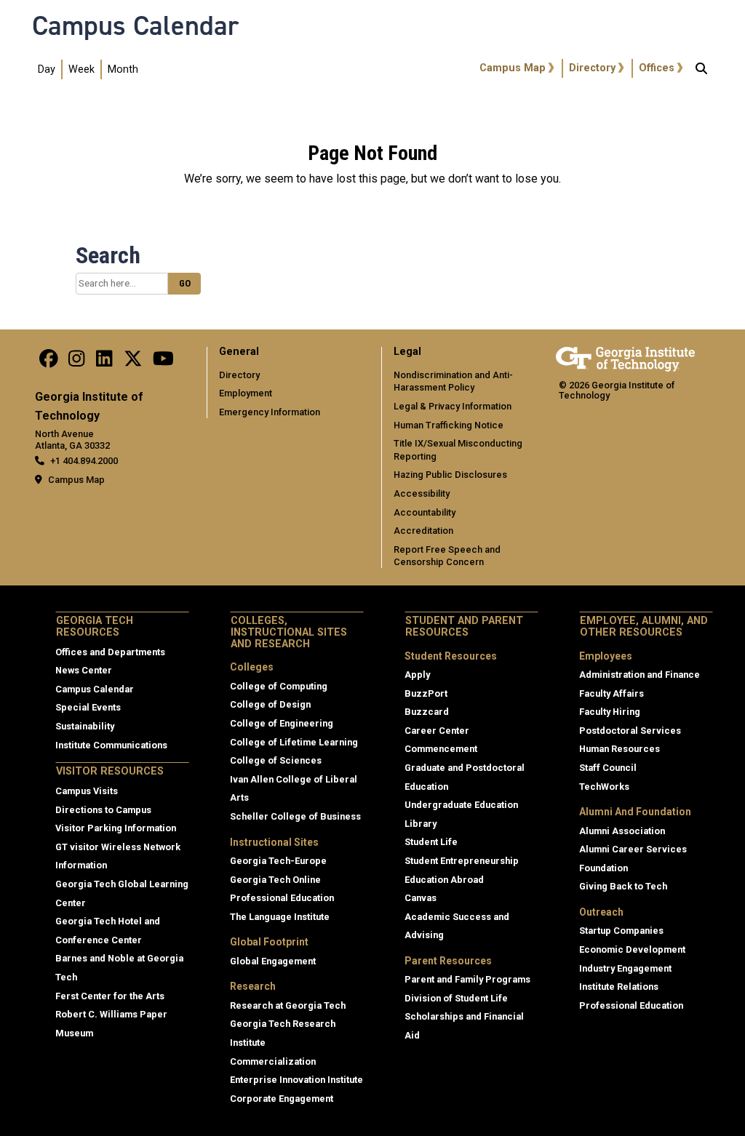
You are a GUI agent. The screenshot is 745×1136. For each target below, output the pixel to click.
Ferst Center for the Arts (109, 996)
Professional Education (282, 897)
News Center (83, 670)
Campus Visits (86, 790)
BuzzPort (426, 693)
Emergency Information (269, 412)
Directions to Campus (103, 809)
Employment (245, 393)
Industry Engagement (625, 968)
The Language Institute (280, 916)
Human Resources (619, 748)
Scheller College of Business (295, 816)
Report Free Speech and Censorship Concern (447, 556)
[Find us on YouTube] (163, 362)
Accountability (424, 512)
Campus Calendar (135, 25)
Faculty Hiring (609, 711)
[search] (701, 70)
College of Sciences (276, 760)
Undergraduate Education (461, 804)
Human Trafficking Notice (448, 425)
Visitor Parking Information (115, 828)
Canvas (421, 897)
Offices (656, 68)
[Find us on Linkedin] (104, 362)
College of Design (270, 704)
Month (123, 69)
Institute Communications (111, 745)
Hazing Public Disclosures (450, 474)
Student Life (431, 841)
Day (46, 69)
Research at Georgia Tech (288, 1005)
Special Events (88, 707)
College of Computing (278, 686)
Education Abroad (444, 879)
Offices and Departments (110, 652)
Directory (592, 68)
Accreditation (423, 530)
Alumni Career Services (633, 849)
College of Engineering (281, 723)
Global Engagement (273, 961)
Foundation (603, 868)
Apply (417, 674)
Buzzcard (427, 711)
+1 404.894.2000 (84, 460)
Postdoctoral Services (630, 730)
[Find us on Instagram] (76, 362)
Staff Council (608, 767)
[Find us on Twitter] (133, 362)
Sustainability (84, 726)
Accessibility (422, 493)
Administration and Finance (639, 674)
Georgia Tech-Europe (278, 860)
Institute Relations (618, 986)
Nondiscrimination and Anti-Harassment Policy (453, 381)
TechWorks (604, 786)
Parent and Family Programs (467, 979)
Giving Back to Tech (623, 886)
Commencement (441, 748)
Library (421, 823)
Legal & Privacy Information (452, 406)
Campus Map (512, 68)
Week (81, 69)
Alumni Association (622, 830)
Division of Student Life (456, 998)
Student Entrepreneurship (462, 860)
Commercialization (273, 1061)
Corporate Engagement (281, 1098)
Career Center (437, 730)
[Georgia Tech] (625, 356)
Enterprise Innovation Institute (296, 1079)
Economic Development (632, 949)
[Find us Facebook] (48, 362)
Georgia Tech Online (275, 879)
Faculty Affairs (611, 693)
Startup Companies (621, 930)
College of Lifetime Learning (294, 742)
